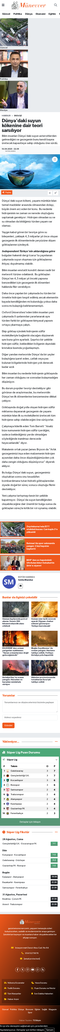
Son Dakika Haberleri (43, 994)
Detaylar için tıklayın (30, 822)
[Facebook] (17, 969)
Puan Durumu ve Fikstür (44, 988)
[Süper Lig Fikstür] (56, 832)
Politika (17, 14)
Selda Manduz (25, 580)
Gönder (8, 725)
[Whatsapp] (37, 969)
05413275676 (32, 953)
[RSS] (42, 969)
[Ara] (55, 5)
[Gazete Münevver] (28, 5)
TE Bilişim (37, 1020)
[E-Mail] (20, 586)
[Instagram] (27, 969)
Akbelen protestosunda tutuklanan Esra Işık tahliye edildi (43, 679)
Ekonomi (40, 14)
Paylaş (8, 192)
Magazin (53, 1009)
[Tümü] (56, 742)
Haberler (6, 116)
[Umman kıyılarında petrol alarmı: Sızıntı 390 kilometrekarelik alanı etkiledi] (15, 609)
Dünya (29, 14)
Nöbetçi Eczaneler (16, 983)
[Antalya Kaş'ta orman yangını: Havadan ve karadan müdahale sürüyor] (15, 668)
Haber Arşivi (13, 999)
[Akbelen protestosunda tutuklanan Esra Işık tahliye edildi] (44, 668)
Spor (30, 1012)
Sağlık (44, 1009)
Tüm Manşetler (14, 994)
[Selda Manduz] (9, 582)
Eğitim (52, 14)
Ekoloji (18, 116)
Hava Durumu (41, 983)
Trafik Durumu (13, 988)
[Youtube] (32, 969)
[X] (22, 969)
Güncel (6, 14)
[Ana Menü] (3, 5)
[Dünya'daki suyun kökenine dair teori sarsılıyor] (30, 171)
